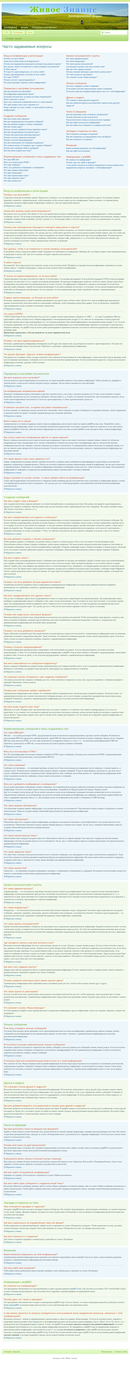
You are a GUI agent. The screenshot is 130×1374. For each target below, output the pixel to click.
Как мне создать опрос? (13, 127)
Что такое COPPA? (11, 77)
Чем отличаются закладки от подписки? (82, 134)
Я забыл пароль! (10, 69)
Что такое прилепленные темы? (16, 175)
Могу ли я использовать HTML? (17, 162)
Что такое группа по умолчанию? (79, 74)
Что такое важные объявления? (16, 170)
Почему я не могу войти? (14, 58)
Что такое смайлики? (12, 165)
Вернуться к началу (14, 206)
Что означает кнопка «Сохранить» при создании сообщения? (28, 145)
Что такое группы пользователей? (79, 64)
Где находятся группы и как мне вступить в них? (85, 67)
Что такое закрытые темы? (14, 178)
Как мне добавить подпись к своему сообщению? (23, 124)
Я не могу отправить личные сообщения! (82, 86)
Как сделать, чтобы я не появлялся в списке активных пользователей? (31, 67)
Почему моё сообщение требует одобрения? (21, 148)
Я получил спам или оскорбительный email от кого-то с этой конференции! (95, 91)
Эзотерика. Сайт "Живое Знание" (65, 1358)
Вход (30, 32)
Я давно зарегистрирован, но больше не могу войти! (24, 74)
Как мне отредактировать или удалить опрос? (22, 132)
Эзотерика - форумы (13, 38)
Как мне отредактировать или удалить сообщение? (24, 121)
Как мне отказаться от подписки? (79, 139)
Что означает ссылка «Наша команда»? (81, 77)
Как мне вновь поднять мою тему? (17, 151)
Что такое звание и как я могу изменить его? (21, 105)
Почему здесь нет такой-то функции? (81, 162)
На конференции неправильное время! (19, 94)
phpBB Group (75, 1289)
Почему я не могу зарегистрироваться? (19, 80)
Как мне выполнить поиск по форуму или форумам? (87, 114)
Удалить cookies (121, 1352)
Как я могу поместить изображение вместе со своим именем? (28, 102)
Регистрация (18, 32)
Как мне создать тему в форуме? (17, 119)
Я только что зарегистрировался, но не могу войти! (24, 72)
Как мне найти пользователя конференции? (83, 122)
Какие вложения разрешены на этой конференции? (86, 148)
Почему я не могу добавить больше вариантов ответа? (25, 129)
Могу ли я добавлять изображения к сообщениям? (24, 167)
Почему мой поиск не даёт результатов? (82, 117)
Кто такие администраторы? (77, 58)
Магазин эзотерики (44, 27)
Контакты (121, 27)
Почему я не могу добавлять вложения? (20, 137)
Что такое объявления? (13, 173)
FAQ (6, 32)
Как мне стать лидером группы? (79, 69)
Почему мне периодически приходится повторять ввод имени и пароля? (32, 64)
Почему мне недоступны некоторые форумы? (22, 135)
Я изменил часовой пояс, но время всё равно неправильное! (27, 97)
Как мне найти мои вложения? (78, 151)
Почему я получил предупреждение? (18, 140)
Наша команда (106, 1352)
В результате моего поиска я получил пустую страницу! (88, 120)
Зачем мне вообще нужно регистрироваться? (21, 61)
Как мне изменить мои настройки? (17, 91)
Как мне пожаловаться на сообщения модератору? (24, 143)
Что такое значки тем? (12, 181)
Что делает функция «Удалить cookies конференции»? (25, 82)
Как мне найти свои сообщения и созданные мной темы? (88, 125)
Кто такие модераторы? (75, 61)
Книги (24, 27)
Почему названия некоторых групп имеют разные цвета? (88, 72)
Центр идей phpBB (11, 1305)
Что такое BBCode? (11, 160)
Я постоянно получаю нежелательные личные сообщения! (89, 89)
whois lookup (33, 1322)
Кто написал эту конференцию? (78, 160)
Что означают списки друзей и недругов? (82, 100)
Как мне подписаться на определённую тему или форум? (88, 137)
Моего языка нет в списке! (14, 99)
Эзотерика (10, 27)
